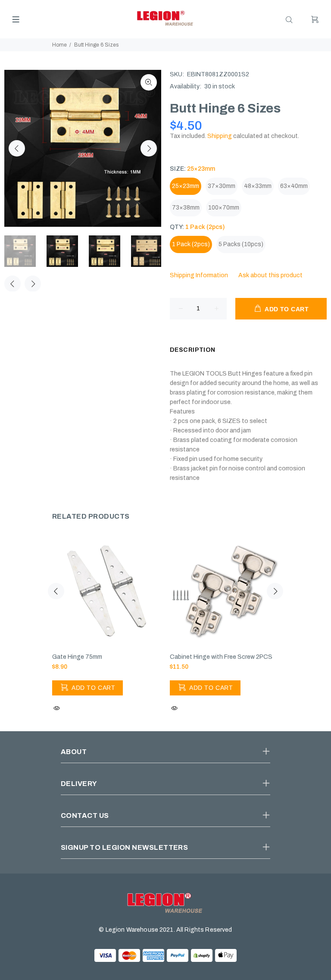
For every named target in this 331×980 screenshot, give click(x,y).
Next (149, 148)
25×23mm (185, 186)
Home (59, 45)
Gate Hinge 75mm (77, 657)
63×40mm (294, 186)
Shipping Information (199, 275)
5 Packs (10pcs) (241, 244)
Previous (17, 148)
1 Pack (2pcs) (191, 244)
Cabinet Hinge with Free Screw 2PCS (221, 657)
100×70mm (223, 207)
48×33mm (258, 186)
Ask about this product (270, 275)
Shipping (219, 136)
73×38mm (186, 207)
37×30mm (221, 186)
